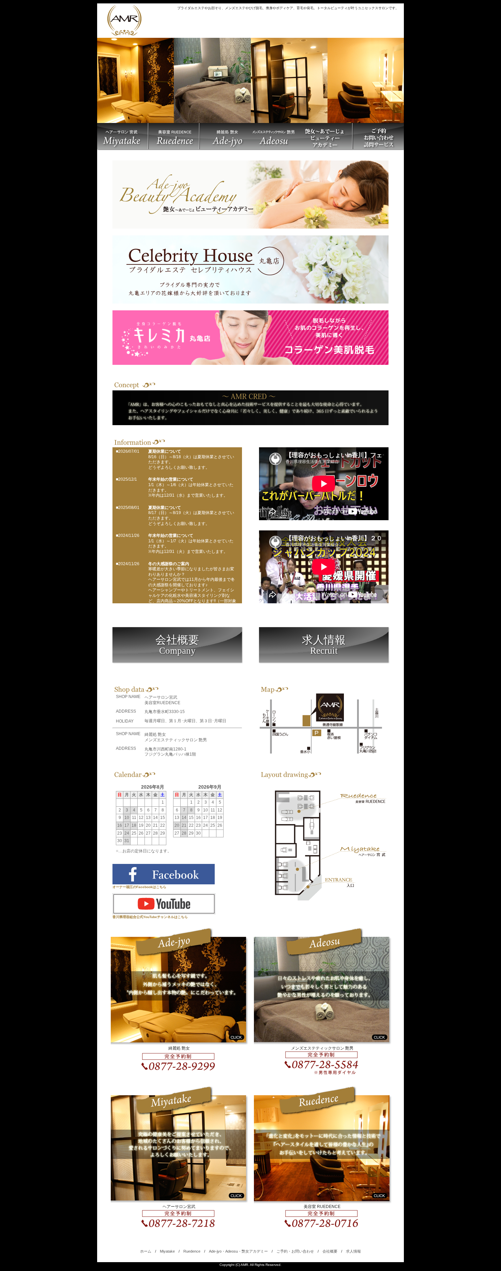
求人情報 (324, 645)
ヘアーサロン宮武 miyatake (122, 136)
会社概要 (177, 645)
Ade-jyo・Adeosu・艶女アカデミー (238, 1251)
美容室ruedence (173, 136)
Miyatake (167, 1251)
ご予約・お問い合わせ (295, 1251)
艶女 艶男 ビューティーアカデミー (276, 136)
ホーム (145, 1251)
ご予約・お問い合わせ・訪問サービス (378, 136)
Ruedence (191, 1251)
